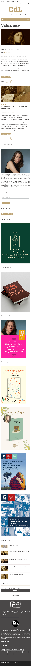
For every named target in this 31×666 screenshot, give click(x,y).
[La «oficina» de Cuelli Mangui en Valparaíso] (15, 94)
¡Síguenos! (16, 590)
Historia (7, 1)
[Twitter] (20, 4)
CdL (15, 9)
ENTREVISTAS (4, 651)
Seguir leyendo (5, 189)
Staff (12, 1)
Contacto (17, 1)
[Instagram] (22, 4)
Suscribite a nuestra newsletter (10, 617)
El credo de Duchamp (13, 545)
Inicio (2, 1)
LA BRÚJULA (25, 651)
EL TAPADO (4, 104)
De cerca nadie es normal (11, 649)
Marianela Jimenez (9, 112)
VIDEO (15, 653)
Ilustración (19, 651)
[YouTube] (25, 4)
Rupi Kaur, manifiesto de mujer (16, 574)
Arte (3, 649)
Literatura (4, 47)
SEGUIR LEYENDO (6, 76)
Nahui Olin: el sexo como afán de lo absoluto (19, 566)
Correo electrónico (6, 197)
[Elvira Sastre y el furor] (15, 37)
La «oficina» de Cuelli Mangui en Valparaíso (14, 107)
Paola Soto (7, 52)
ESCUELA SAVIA (11, 651)
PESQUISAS (10, 653)
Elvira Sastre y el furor (10, 49)
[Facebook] (18, 4)
